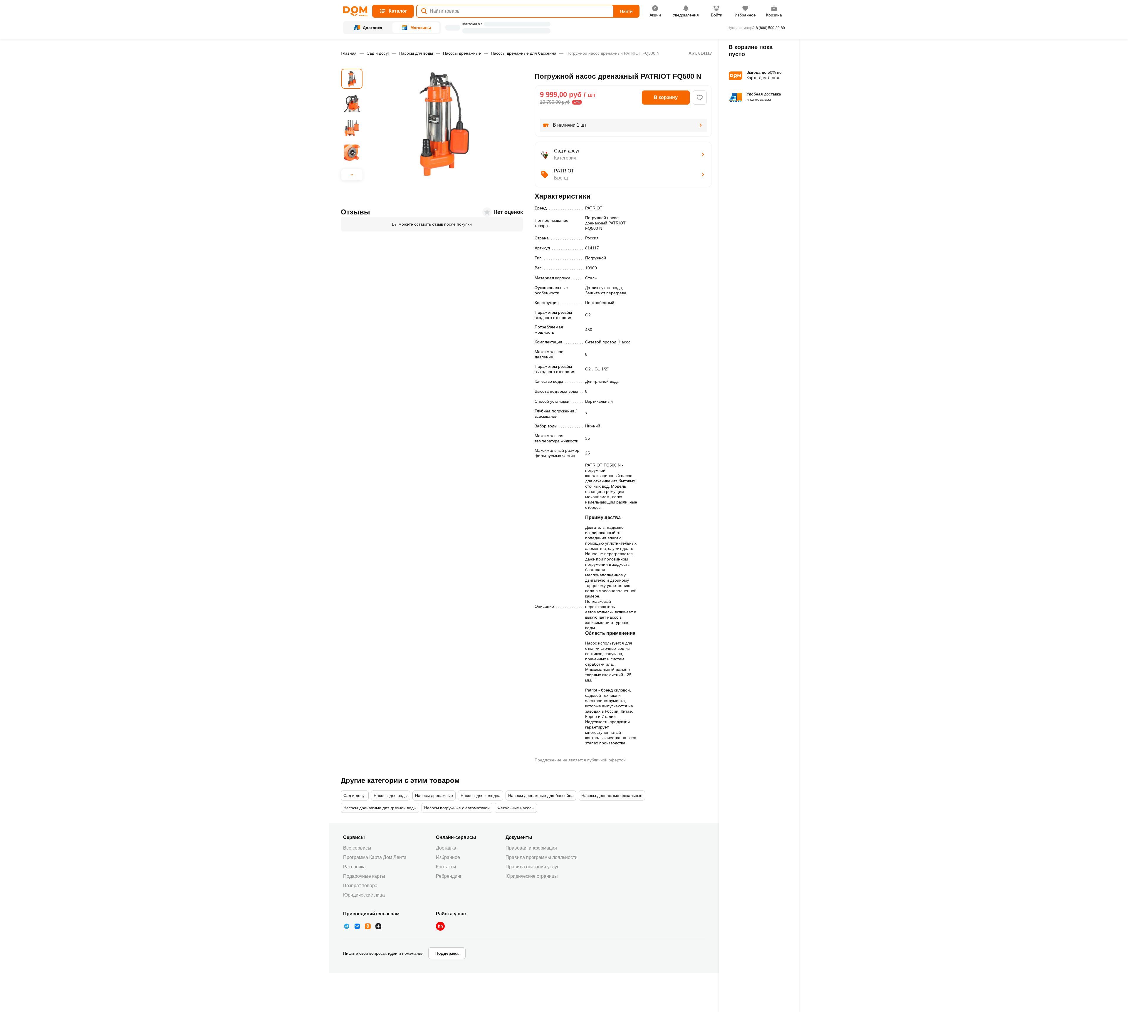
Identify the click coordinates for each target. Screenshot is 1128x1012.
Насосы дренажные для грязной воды (380, 807)
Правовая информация (531, 847)
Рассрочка (354, 866)
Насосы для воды (416, 53)
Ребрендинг (449, 876)
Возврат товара (360, 885)
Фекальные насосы (515, 807)
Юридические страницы (532, 876)
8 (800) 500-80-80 (770, 28)
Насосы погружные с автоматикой (457, 807)
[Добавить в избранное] (699, 97)
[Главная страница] (355, 11)
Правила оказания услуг (532, 866)
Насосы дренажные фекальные (611, 795)
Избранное (448, 857)
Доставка (446, 847)
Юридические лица (364, 894)
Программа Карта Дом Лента (375, 857)
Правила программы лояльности (542, 857)
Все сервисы (357, 847)
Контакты (446, 866)
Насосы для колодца (481, 795)
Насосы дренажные (462, 53)
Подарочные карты (364, 876)
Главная (349, 53)
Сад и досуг (378, 53)
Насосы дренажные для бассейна (523, 53)
